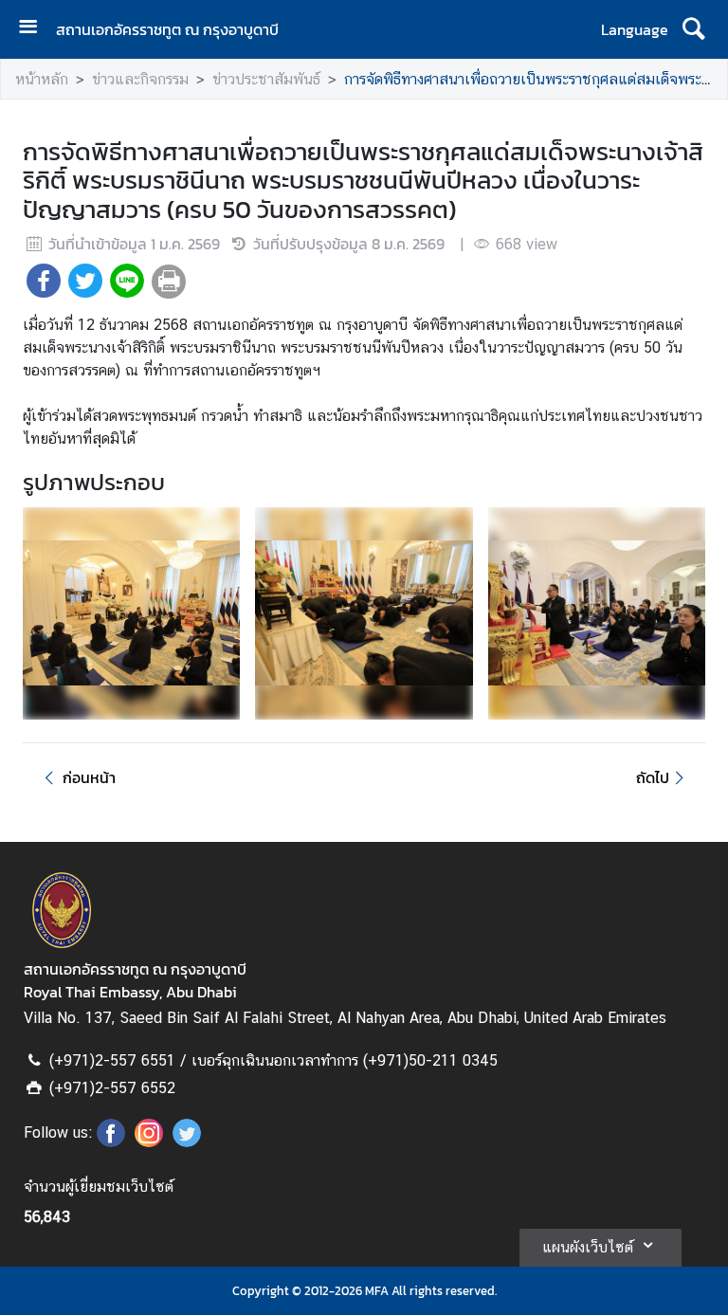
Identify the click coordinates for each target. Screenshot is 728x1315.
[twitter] (187, 1141)
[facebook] (111, 1141)
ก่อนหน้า (89, 777)
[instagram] (149, 1141)
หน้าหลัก (41, 79)
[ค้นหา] (693, 29)
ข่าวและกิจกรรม (140, 79)
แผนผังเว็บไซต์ (587, 1247)
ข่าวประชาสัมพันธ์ (266, 79)
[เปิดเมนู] (35, 29)
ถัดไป (652, 777)
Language (634, 29)
